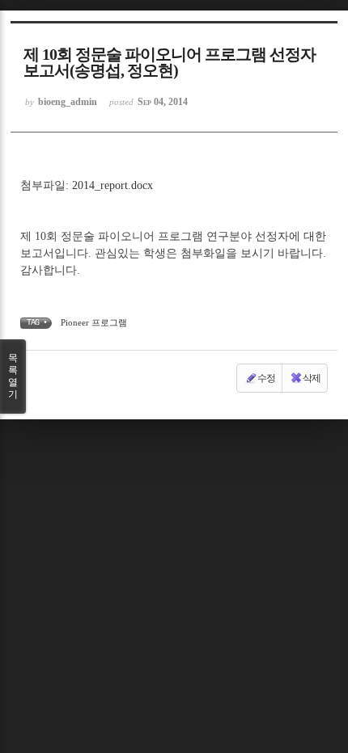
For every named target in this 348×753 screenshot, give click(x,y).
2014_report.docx (112, 185)
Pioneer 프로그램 (94, 322)
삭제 (311, 378)
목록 (13, 376)
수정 (266, 378)
